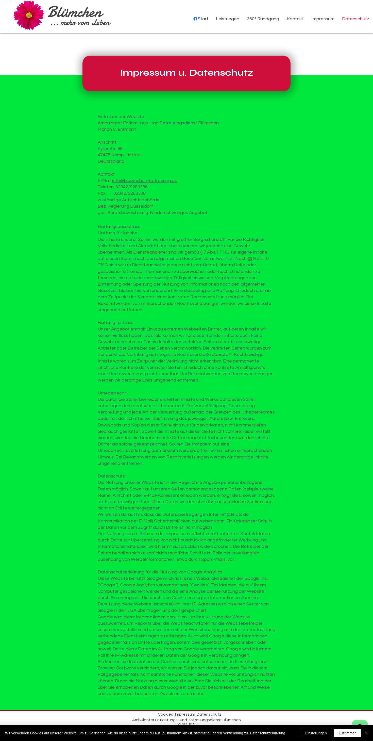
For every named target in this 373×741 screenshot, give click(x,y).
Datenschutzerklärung (267, 732)
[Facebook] (195, 18)
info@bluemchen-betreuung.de (144, 180)
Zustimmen (347, 732)
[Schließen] (367, 733)
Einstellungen (316, 732)
